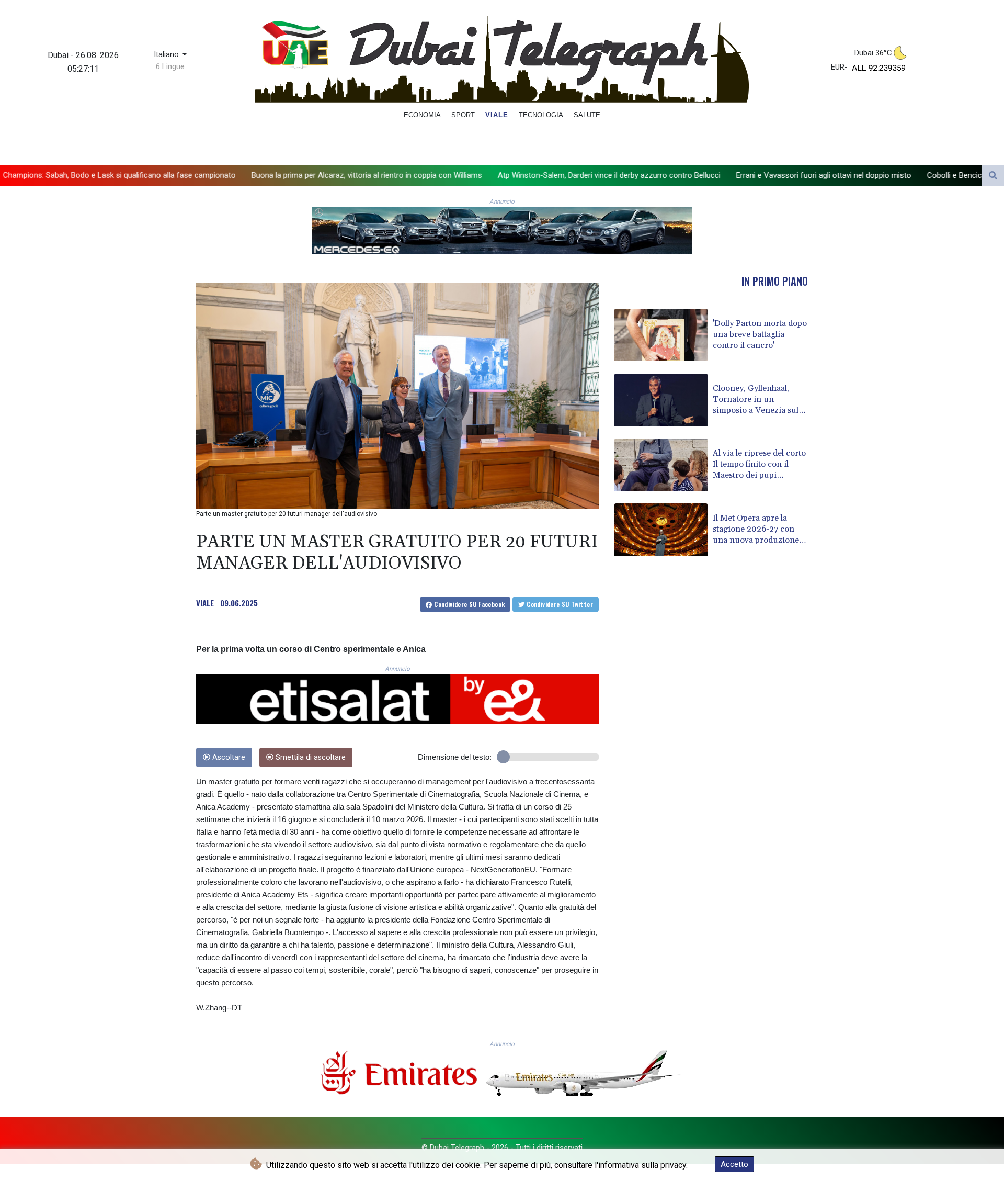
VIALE (205, 603)
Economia (422, 115)
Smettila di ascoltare (309, 757)
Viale (496, 115)
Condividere (468, 604)
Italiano (167, 54)
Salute (587, 115)
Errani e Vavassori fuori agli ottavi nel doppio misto (709, 175)
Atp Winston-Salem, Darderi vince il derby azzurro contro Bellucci (495, 175)
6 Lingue (170, 66)
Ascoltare (227, 757)
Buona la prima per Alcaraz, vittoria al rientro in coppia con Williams (253, 175)
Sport (463, 115)
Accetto (734, 1164)
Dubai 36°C (873, 53)
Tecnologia (541, 115)
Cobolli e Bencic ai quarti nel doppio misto (885, 175)
